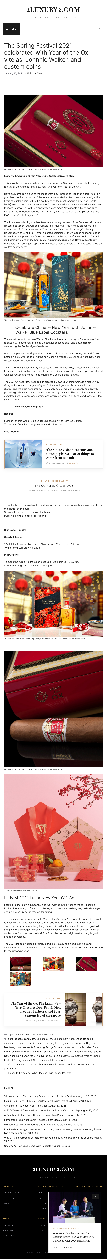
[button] (100, 29)
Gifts (29, 1034)
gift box (57, 1043)
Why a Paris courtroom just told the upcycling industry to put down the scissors (48, 1137)
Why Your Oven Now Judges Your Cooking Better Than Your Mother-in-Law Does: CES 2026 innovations (74, 1236)
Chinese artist (44, 1038)
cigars (21, 1043)
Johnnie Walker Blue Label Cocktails (32, 1051)
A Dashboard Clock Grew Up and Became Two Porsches (36, 1115)
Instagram (8, 1230)
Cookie (42, 1230)
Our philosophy (11, 1193)
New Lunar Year (25, 1055)
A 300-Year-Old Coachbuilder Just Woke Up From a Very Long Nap (42, 1110)
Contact (7, 1203)
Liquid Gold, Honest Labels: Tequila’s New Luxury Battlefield (38, 1101)
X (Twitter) (8, 1235)
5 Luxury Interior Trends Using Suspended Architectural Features (40, 1096)
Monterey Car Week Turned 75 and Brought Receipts (33, 1124)
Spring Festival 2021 (25, 1060)
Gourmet (38, 1034)
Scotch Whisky (83, 1055)
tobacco (42, 1060)
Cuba (94, 236)
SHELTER (42, 1203)
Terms (41, 1225)
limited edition (58, 320)
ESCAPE (42, 1208)
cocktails (31, 1043)
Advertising (9, 1198)
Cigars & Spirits (16, 1034)
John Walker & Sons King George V (36, 1047)
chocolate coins (84, 1038)
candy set (29, 1038)
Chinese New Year (64, 1038)
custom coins (44, 1043)
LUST (40, 1198)
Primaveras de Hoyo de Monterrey (55, 1055)
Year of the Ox (71, 186)
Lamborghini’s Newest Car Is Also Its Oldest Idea (31, 1119)
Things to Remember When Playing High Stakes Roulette (40, 1073)
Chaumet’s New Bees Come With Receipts (27, 1146)
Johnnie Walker (65, 1047)
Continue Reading (63, 1247)
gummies (68, 1043)
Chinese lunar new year (33, 186)
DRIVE (41, 1193)
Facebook (8, 1225)
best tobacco (15, 1038)
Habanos (80, 1043)
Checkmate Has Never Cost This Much (26, 1105)
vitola (51, 1060)
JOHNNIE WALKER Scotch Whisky (72, 1051)
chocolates (10, 1043)
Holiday (48, 1034)
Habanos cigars (80, 193)
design (87, 342)
